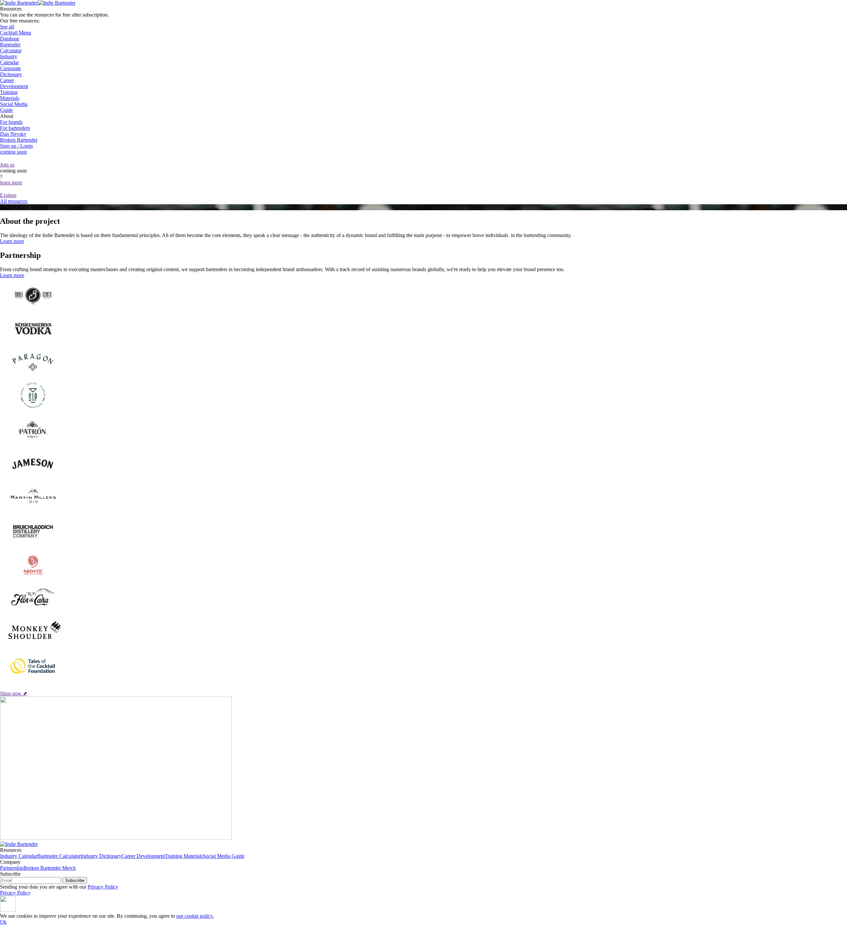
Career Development (143, 856)
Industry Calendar (18, 856)
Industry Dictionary (101, 856)
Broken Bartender (18, 140)
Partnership (11, 868)
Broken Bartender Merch (49, 868)
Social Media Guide (224, 856)
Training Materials (184, 856)
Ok (3, 922)
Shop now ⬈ (13, 693)
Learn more (12, 241)
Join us (7, 165)
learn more (11, 182)
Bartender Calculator (59, 856)
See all (7, 26)
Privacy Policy (103, 887)
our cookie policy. (195, 916)
